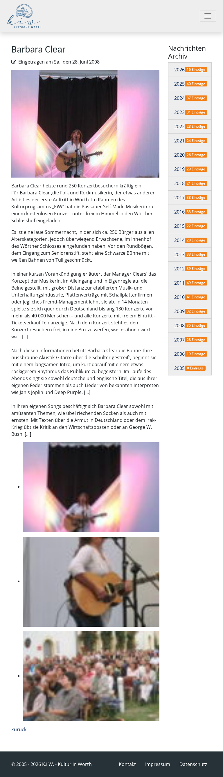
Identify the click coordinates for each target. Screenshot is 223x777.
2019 (179, 169)
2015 (179, 226)
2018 (179, 183)
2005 (179, 368)
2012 (179, 268)
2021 (179, 141)
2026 (179, 69)
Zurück (18, 729)
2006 (179, 354)
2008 (179, 325)
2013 (179, 254)
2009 (179, 311)
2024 (179, 98)
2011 (179, 283)
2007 (179, 340)
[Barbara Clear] (85, 123)
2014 (179, 240)
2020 (179, 155)
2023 (179, 112)
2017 (179, 197)
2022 (179, 126)
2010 (179, 297)
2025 (179, 84)
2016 (179, 212)
